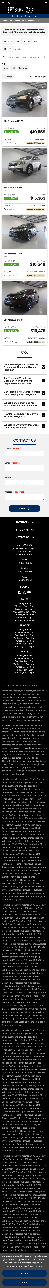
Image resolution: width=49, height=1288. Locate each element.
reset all (19, 49)
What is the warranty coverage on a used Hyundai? (21, 426)
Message (14, 491)
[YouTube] (29, 592)
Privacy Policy (34, 1266)
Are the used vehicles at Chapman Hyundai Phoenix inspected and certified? (18, 381)
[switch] (46, 3)
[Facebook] (20, 592)
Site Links (22, 530)
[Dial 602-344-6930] (9, 3)
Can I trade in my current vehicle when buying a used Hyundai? (22, 393)
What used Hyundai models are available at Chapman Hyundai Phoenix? (21, 367)
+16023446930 (24, 563)
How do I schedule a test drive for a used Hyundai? (21, 415)
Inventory (23, 522)
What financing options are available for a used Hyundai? (20, 404)
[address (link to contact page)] (3, 3)
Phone (8, 477)
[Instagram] (24, 592)
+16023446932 (24, 580)
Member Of (22, 537)
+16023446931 (24, 571)
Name (13, 448)
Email (13, 463)
